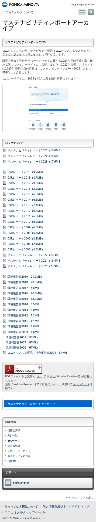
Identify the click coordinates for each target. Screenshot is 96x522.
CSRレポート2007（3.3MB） (26, 238)
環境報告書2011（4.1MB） (24, 321)
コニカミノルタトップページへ (26, 512)
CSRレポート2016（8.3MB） (26, 189)
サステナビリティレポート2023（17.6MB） (35, 161)
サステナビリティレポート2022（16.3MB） (35, 255)
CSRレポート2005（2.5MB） (26, 249)
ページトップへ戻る (81, 498)
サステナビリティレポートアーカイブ (31, 404)
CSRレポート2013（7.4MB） (26, 205)
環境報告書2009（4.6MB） (24, 332)
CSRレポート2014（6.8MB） (26, 200)
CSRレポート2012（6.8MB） (26, 211)
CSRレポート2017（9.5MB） (26, 183)
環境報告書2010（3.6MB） (24, 326)
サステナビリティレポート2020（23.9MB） (35, 266)
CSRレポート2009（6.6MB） (26, 227)
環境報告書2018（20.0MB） (25, 282)
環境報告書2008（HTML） (22, 337)
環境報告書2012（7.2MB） (24, 315)
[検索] (91, 12)
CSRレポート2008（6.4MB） (26, 233)
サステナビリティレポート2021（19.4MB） (35, 261)
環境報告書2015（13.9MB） (25, 299)
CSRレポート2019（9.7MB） (26, 172)
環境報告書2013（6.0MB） (24, 310)
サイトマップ (80, 506)
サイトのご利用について (21, 506)
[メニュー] (82, 12)
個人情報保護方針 (55, 506)
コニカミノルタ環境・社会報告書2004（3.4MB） (38, 353)
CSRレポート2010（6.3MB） (26, 222)
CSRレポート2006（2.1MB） (26, 244)
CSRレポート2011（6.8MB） (26, 216)
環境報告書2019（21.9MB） (25, 277)
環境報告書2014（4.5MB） (24, 304)
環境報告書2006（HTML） (22, 347)
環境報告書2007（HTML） (22, 342)
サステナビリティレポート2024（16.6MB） (35, 156)
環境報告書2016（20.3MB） (25, 293)
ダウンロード (81, 384)
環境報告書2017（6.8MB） (24, 288)
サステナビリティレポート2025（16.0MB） (35, 150)
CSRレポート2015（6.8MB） (26, 194)
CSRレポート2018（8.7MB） (26, 178)
